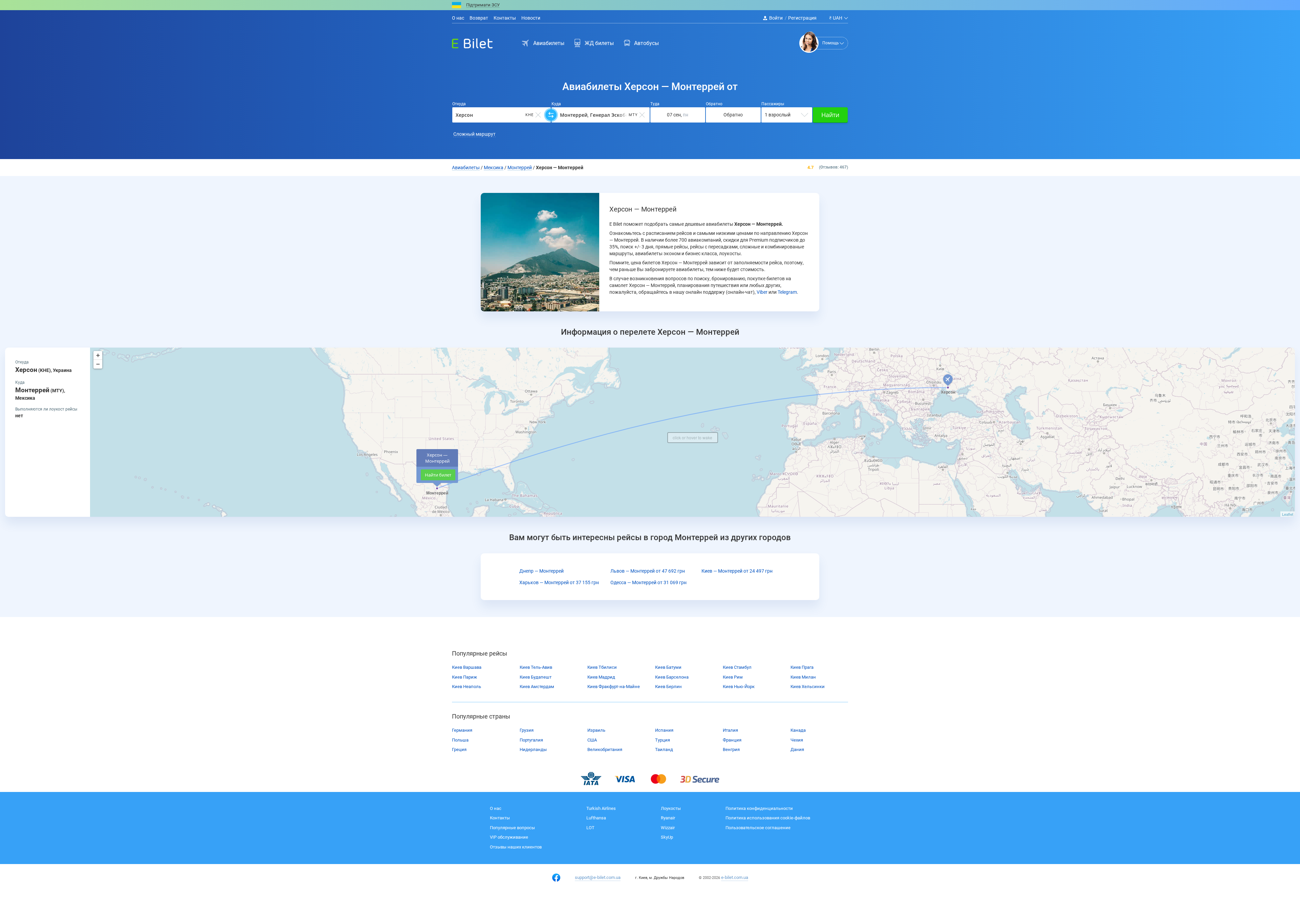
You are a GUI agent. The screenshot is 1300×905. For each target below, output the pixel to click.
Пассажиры (772, 104)
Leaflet (1287, 514)
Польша (460, 740)
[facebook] (556, 878)
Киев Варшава (466, 667)
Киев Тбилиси (602, 667)
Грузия (527, 730)
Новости (530, 18)
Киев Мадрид (601, 677)
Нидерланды (533, 749)
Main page (466, 41)
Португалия (531, 740)
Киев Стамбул (737, 667)
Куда (556, 104)
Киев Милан (803, 677)
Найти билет (438, 475)
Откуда (459, 104)
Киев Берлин (668, 686)
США (592, 740)
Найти (830, 115)
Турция (662, 740)
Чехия (796, 740)
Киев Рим (733, 677)
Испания (664, 730)
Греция (459, 749)
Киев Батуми (668, 667)
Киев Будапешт (535, 677)
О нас (458, 18)
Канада (798, 730)
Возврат (479, 18)
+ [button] (98, 355)
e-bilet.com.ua (734, 877)
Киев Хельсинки (807, 686)
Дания (797, 749)
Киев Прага (802, 667)
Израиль (596, 730)
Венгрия (731, 749)
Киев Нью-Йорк (739, 686)
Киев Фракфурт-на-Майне (613, 686)
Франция (732, 740)
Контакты (505, 18)
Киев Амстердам (537, 686)
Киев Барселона (672, 677)
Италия (730, 730)
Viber (762, 292)
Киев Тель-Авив (536, 667)
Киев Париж (464, 677)
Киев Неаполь (466, 686)
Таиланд (664, 749)
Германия (462, 730)
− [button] (98, 364)
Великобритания (604, 749)
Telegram (787, 292)
